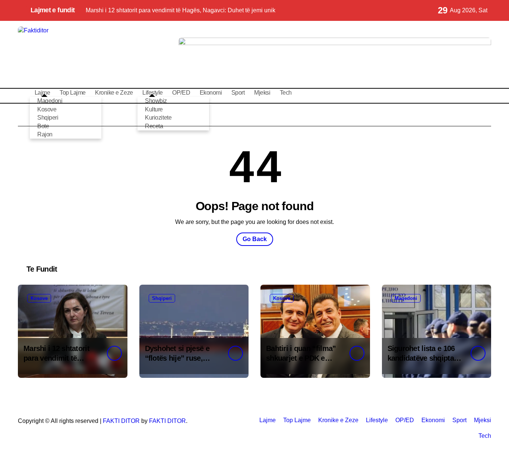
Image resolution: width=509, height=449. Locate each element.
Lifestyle (377, 420)
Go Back (255, 239)
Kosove (39, 298)
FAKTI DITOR (121, 421)
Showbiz (156, 101)
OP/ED (181, 92)
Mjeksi (262, 92)
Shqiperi (162, 298)
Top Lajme (73, 92)
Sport (238, 92)
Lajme (267, 420)
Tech (286, 92)
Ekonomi (211, 92)
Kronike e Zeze (114, 92)
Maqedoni (49, 101)
